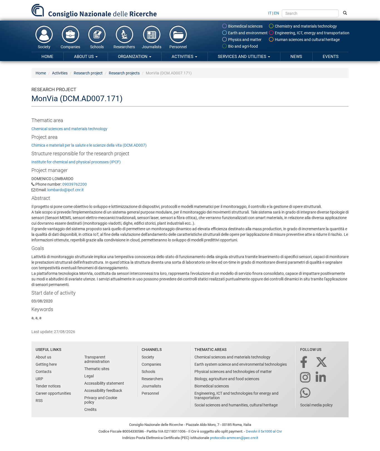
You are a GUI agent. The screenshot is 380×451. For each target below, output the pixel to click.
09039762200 (74, 184)
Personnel (178, 47)
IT (270, 13)
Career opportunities (53, 393)
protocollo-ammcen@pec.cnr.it (234, 438)
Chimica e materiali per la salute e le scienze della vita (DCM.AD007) (89, 145)
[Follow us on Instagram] (305, 378)
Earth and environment (247, 33)
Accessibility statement (104, 383)
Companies (70, 47)
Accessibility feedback (103, 390)
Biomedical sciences (245, 26)
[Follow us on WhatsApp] (305, 393)
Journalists (151, 47)
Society (44, 47)
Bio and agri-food (242, 46)
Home (47, 56)
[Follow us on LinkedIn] (321, 378)
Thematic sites (96, 369)
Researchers (124, 47)
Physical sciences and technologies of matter (233, 371)
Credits (90, 409)
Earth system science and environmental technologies (240, 364)
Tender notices (48, 386)
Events (331, 56)
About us (84, 56)
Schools (97, 47)
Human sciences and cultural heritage (307, 39)
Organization (133, 56)
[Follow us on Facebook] (304, 362)
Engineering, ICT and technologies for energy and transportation (236, 395)
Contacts (43, 371)
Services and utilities (242, 56)
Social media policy (316, 405)
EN (276, 13)
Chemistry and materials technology (305, 26)
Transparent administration (97, 359)
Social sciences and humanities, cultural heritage (236, 405)
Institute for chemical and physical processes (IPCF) (76, 162)
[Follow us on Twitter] (322, 362)
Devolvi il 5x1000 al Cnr (264, 431)
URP (39, 379)
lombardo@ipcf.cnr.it (65, 190)
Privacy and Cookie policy (100, 400)
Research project (88, 73)
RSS (39, 400)
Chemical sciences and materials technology (69, 129)
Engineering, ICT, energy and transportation (311, 33)
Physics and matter (244, 39)
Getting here (46, 364)
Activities (183, 56)
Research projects (124, 73)
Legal (89, 376)
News (296, 56)
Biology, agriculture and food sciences (226, 379)
